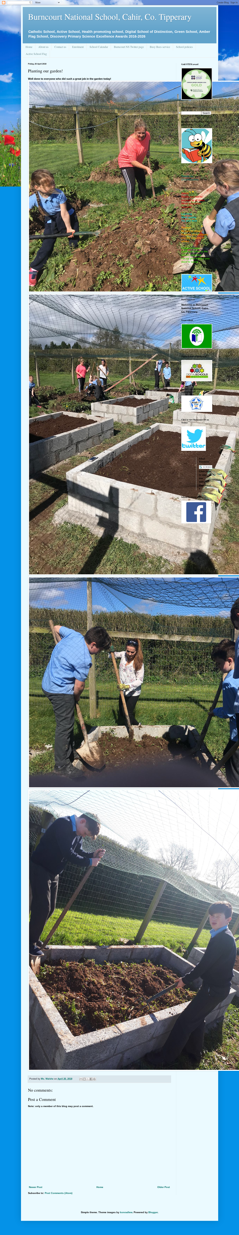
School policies (184, 47)
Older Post (163, 1187)
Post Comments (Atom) (58, 1193)
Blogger (153, 1212)
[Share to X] (87, 1079)
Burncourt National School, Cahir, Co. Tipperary (110, 16)
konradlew (126, 1212)
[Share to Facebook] (91, 1079)
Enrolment (78, 47)
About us (43, 47)
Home (29, 47)
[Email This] (81, 1079)
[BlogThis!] (84, 1079)
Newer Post (35, 1187)
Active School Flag (36, 54)
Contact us (60, 47)
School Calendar (99, 47)
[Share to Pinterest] (94, 1079)
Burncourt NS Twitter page (129, 47)
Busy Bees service (160, 47)
